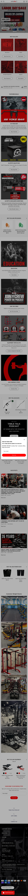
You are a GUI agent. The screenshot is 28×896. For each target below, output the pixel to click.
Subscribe (14, 455)
